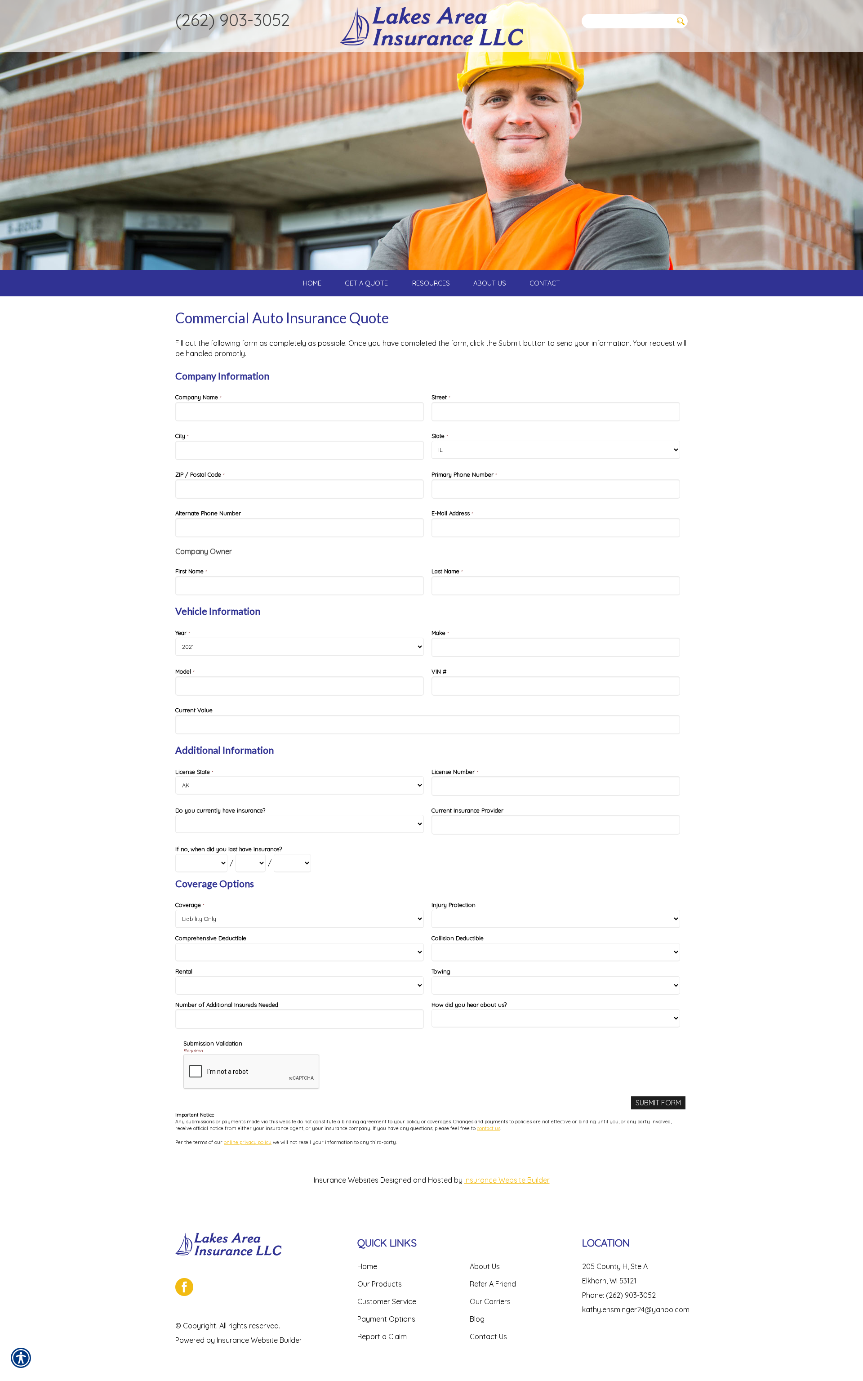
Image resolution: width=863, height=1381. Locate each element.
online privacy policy (247, 1142)
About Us (485, 1266)
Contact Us (488, 1336)
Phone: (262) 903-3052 (619, 1295)
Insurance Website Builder (507, 1179)
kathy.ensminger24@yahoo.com (636, 1309)
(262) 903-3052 (232, 19)
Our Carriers (490, 1301)
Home (367, 1266)
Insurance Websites (346, 1179)
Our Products (379, 1283)
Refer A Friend (493, 1283)
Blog (477, 1318)
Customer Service (386, 1301)
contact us (488, 1128)
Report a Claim (382, 1336)
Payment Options (386, 1318)
